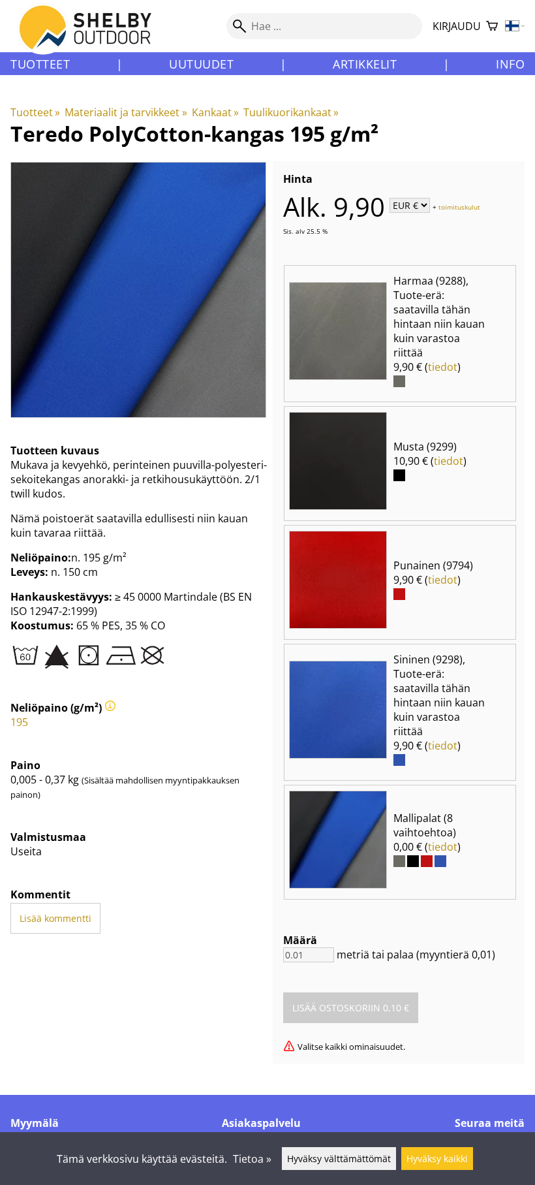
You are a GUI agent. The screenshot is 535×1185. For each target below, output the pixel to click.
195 (19, 722)
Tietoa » (252, 1159)
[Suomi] (515, 26)
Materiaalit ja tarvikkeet (126, 112)
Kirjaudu (457, 26)
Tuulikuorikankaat (291, 112)
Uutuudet (201, 64)
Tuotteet (40, 64)
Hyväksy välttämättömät (339, 1158)
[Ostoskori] (492, 26)
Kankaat (215, 112)
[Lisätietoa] (110, 708)
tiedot (442, 367)
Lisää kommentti (55, 918)
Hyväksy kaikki (437, 1158)
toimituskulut (459, 206)
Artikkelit (365, 64)
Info (510, 64)
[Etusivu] (93, 38)
